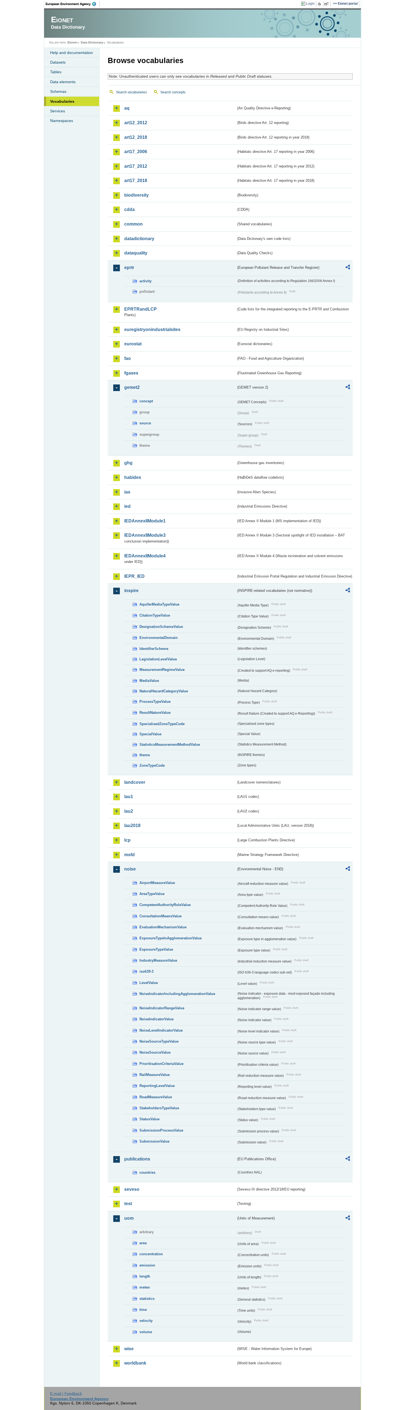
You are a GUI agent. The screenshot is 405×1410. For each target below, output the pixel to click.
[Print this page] (320, 4)
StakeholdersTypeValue (159, 1108)
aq (126, 108)
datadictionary (139, 238)
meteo (144, 1287)
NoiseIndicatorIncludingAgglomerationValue (177, 994)
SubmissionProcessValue (161, 1130)
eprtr (129, 267)
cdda (129, 209)
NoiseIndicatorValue (156, 1019)
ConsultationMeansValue (160, 916)
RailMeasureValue (154, 1075)
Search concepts (172, 92)
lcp (127, 840)
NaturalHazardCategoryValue (163, 691)
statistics (147, 1299)
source (145, 423)
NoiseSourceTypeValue (159, 1041)
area (143, 1243)
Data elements (62, 82)
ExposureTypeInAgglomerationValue (170, 938)
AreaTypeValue (151, 894)
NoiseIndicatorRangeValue (161, 1008)
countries (147, 1172)
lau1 (128, 796)
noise (130, 869)
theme (144, 755)
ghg (128, 462)
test (128, 1203)
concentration (151, 1254)
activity (145, 281)
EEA (73, 4)
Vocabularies (62, 101)
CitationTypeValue (154, 615)
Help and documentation (71, 52)
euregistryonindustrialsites (152, 329)
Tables (55, 72)
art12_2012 (135, 122)
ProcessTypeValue (155, 701)
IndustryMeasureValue (158, 960)
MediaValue (149, 681)
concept (146, 401)
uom (129, 1218)
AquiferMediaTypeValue (159, 604)
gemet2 (132, 387)
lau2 (128, 811)
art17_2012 (135, 166)
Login (310, 3)
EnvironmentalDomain (158, 638)
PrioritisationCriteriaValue (161, 1064)
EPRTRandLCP (140, 309)
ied (127, 506)
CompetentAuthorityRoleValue (165, 905)
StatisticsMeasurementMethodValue (169, 744)
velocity (146, 1321)
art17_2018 (135, 180)
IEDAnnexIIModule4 (145, 556)
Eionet (72, 42)
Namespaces (61, 120)
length (144, 1276)
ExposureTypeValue (156, 949)
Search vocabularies (131, 92)
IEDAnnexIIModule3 (145, 535)
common (133, 224)
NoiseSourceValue (155, 1052)
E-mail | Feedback (66, 1393)
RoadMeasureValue (155, 1097)
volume (145, 1332)
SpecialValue (150, 734)
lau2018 (132, 825)
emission (147, 1265)
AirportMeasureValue (157, 883)
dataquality (135, 253)
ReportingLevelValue (157, 1086)
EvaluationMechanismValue (163, 927)
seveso (131, 1189)
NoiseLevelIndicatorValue (161, 1030)
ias (127, 492)
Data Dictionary (92, 42)
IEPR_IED (134, 576)
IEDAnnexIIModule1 (145, 521)
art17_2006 (135, 151)
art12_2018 (135, 137)
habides (132, 477)
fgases (131, 373)
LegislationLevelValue (158, 659)
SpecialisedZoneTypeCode (162, 724)
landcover (134, 782)
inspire (131, 590)
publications (137, 1159)
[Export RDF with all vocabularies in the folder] (347, 268)
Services (57, 111)
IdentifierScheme (153, 649)
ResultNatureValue (155, 713)
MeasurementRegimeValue (162, 670)
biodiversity (136, 195)
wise (129, 1348)
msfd (129, 854)
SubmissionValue (154, 1141)
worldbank (135, 1363)
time (143, 1310)
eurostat (133, 343)
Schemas (58, 91)
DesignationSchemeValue (161, 627)
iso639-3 (146, 971)
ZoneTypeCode (152, 765)
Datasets (58, 62)
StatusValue (149, 1119)
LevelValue (148, 983)
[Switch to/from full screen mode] (327, 4)
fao (127, 358)
